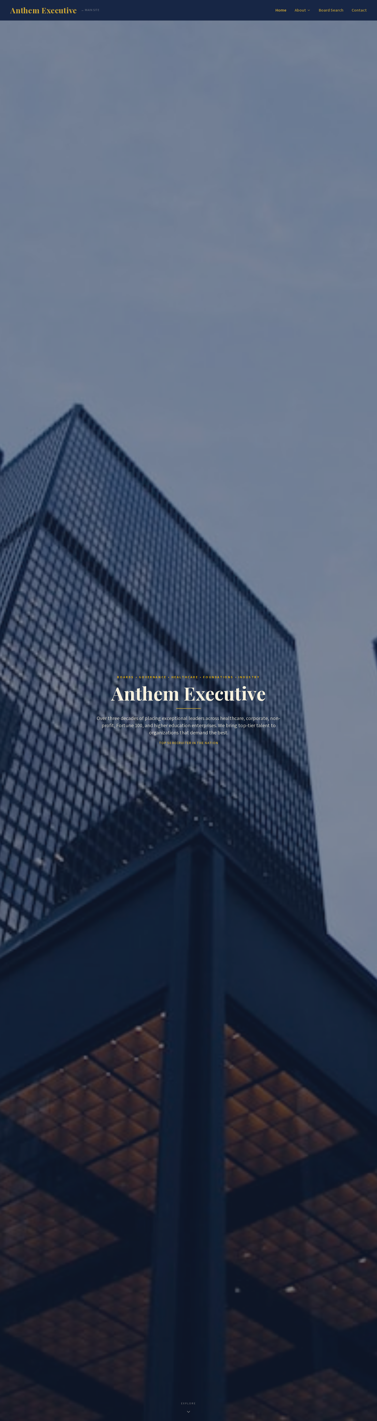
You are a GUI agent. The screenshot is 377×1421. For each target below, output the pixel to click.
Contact (359, 10)
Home (280, 10)
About (300, 10)
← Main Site (90, 10)
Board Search (331, 10)
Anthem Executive (43, 10)
